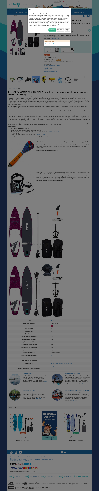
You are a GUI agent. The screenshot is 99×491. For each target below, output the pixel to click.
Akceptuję (52, 30)
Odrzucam (60, 30)
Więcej (68, 30)
